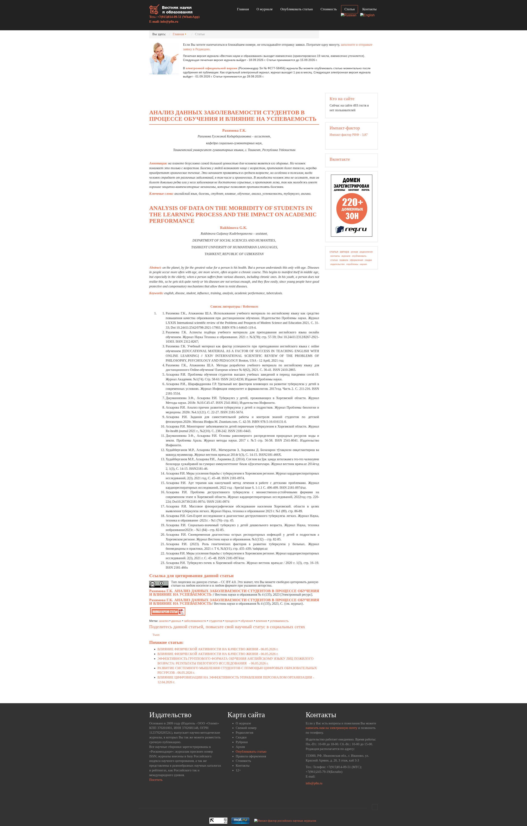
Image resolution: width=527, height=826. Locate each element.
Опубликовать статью (296, 9)
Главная (243, 9)
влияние (261, 620)
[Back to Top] (375, 807)
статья (334, 251)
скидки (368, 260)
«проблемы (352, 264)
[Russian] (350, 16)
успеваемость (279, 620)
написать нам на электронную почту (331, 728)
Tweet (156, 634)
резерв (354, 252)
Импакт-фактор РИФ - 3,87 (349, 134)
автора (344, 251)
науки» (363, 264)
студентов (215, 620)
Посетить (155, 779)
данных (176, 620)
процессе (231, 620)
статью (334, 260)
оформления (356, 260)
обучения (246, 620)
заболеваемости (195, 620)
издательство (337, 264)
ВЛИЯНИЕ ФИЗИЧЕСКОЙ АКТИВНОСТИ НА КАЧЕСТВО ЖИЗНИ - (217, 649)
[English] (369, 16)
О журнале (265, 9)
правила (343, 260)
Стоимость (329, 9)
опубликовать (359, 256)
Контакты (369, 9)
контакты (335, 256)
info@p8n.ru (169, 21)
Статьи (349, 9)
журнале (346, 256)
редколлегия (366, 252)
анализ (164, 620)
